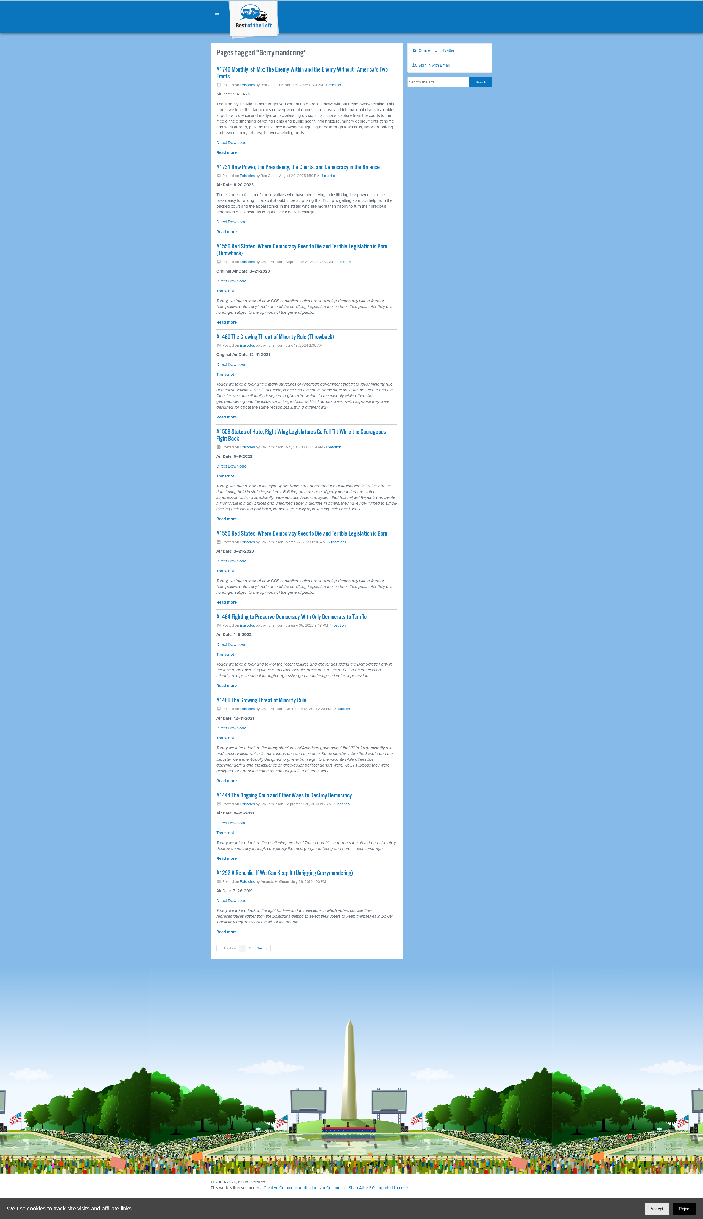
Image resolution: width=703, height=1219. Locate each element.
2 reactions (337, 542)
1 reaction (333, 85)
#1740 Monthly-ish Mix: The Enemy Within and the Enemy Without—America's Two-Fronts (302, 73)
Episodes (247, 85)
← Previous (227, 948)
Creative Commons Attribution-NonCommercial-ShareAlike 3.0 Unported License (336, 1187)
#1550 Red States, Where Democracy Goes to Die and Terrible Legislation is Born (301, 534)
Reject (684, 1208)
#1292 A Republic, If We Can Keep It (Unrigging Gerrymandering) (284, 873)
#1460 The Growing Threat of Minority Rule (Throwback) (275, 337)
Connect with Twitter (435, 50)
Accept (657, 1208)
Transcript (225, 291)
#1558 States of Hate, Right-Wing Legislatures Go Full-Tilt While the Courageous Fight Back (301, 435)
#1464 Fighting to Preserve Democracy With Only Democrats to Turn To (291, 617)
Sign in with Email (433, 65)
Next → (262, 948)
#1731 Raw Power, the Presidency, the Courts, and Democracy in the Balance (298, 167)
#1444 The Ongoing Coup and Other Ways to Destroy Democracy (284, 796)
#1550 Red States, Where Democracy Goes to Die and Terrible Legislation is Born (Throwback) (301, 250)
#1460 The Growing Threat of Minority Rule (261, 701)
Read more (226, 152)
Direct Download (231, 221)
